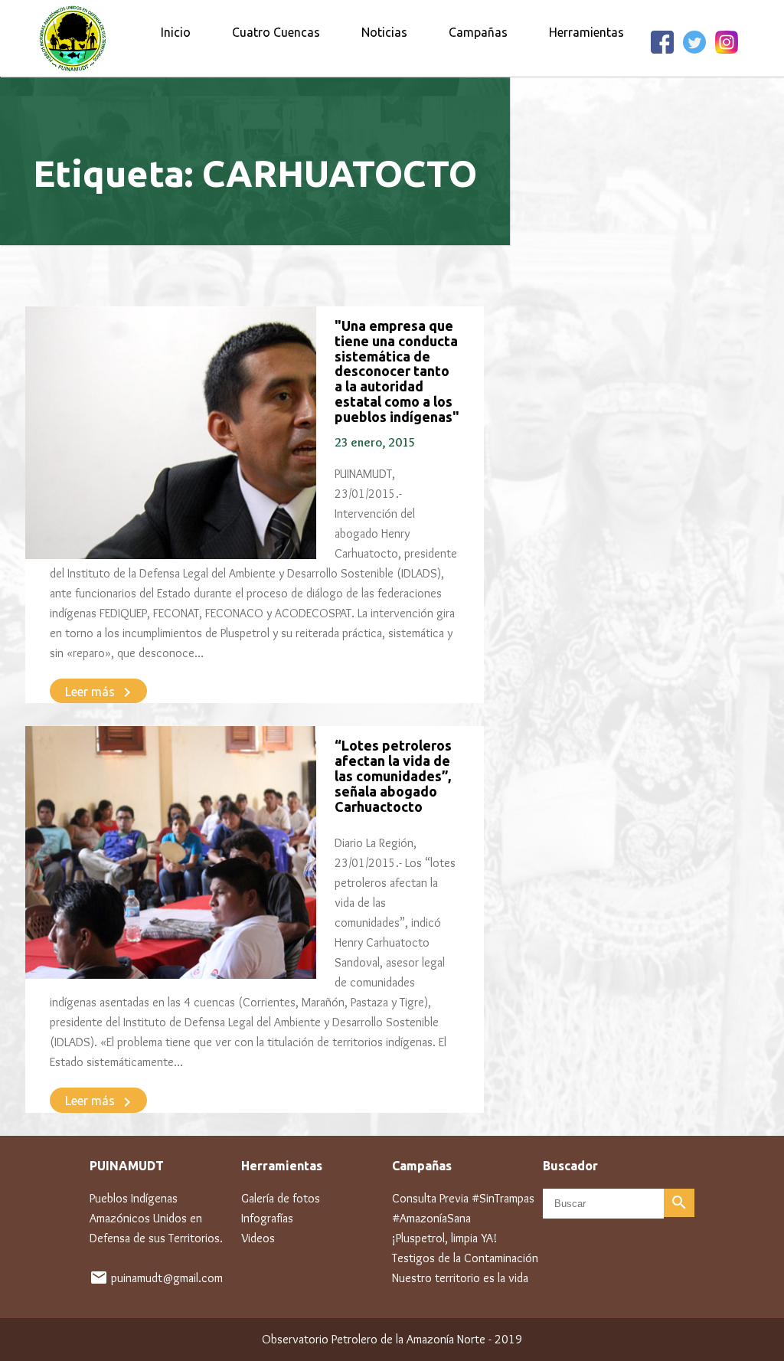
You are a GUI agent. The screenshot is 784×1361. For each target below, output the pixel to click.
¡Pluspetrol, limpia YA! (444, 1238)
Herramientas (586, 32)
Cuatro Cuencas (276, 32)
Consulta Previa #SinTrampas (463, 1198)
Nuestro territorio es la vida (460, 1278)
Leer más (100, 692)
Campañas (478, 32)
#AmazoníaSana (431, 1218)
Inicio (176, 32)
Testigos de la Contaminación (465, 1258)
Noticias (384, 32)
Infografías (267, 1218)
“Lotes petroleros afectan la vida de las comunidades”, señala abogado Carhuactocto (393, 775)
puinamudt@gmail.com (167, 1278)
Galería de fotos (280, 1198)
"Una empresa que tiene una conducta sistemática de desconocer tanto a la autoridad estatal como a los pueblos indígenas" (397, 371)
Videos (258, 1238)
